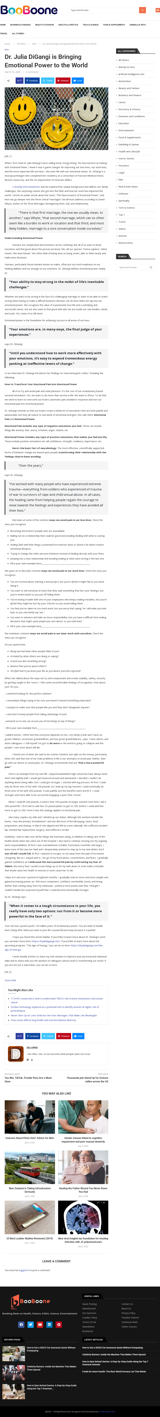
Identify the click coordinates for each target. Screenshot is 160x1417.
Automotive (124, 81)
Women (122, 235)
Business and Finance (129, 95)
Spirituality (124, 200)
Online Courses (129, 1327)
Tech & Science (91, 25)
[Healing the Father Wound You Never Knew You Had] (83, 1167)
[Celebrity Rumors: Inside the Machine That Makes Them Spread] (13, 1372)
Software (123, 193)
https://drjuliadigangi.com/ (46, 941)
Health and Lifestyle (129, 151)
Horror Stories (126, 158)
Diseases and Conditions (131, 116)
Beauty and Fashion (128, 88)
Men (34, 43)
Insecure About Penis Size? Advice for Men (29, 1138)
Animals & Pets (138, 25)
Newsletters (88, 1327)
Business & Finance (20, 25)
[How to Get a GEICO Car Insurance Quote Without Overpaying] (13, 1353)
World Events (125, 242)
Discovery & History (129, 109)
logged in (24, 1270)
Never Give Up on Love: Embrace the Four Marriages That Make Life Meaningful (54, 1015)
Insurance (123, 165)
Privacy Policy (128, 1313)
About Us (126, 1308)
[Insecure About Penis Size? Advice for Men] (30, 1117)
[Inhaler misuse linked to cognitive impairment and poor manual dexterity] (83, 1117)
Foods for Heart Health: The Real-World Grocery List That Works (114, 1371)
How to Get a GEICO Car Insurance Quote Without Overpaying (112, 1347)
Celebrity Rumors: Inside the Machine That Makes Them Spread (114, 1354)
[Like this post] (20, 80)
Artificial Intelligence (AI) (131, 74)
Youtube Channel (130, 1318)
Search (142, 10)
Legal (121, 172)
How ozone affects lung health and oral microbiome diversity (43, 1020)
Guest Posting (89, 1304)
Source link (10, 980)
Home (3, 25)
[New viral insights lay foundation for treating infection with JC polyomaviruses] (83, 1217)
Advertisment (89, 1308)
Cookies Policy (89, 1318)
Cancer (122, 102)
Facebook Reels (130, 1322)
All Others (18, 33)
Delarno (32, 1047)
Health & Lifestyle (68, 25)
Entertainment (126, 130)
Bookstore (87, 1331)
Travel (3, 33)
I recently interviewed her (26, 186)
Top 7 (121, 214)
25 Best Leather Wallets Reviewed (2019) (30, 1238)
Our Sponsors (89, 1313)
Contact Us (127, 1304)
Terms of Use (89, 1322)
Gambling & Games (128, 144)
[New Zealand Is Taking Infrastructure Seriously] (30, 1167)
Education (123, 123)
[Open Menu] (158, 10)
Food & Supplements (114, 25)
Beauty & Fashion (44, 25)
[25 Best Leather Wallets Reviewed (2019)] (30, 1217)
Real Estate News (128, 186)
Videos (122, 228)
